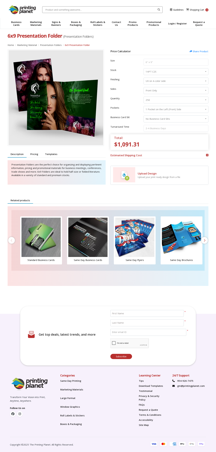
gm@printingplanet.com (191, 385)
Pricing (34, 154)
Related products (20, 200)
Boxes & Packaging (71, 424)
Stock (113, 70)
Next (204, 240)
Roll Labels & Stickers (72, 415)
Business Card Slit (120, 117)
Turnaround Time (119, 126)
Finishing (115, 79)
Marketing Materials (72, 389)
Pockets (114, 107)
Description (17, 154)
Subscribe (121, 356)
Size (112, 60)
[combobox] (176, 71)
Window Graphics (70, 406)
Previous (11, 240)
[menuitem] (16, 23)
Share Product (200, 51)
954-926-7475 (185, 380)
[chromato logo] (33, 383)
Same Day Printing (71, 380)
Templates (51, 154)
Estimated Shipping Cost (126, 155)
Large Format (67, 398)
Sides (113, 88)
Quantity (115, 98)
